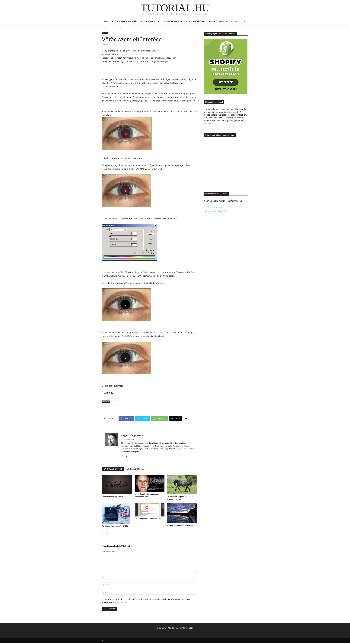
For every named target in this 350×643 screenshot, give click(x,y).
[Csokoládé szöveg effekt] (117, 484)
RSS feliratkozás (215, 207)
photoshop (116, 402)
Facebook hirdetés (127, 21)
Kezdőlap (105, 29)
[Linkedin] (128, 456)
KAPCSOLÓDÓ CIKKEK (113, 469)
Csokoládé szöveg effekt (112, 497)
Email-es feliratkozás (217, 211)
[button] (244, 21)
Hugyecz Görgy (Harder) (133, 435)
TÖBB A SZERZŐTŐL (135, 469)
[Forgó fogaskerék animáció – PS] (149, 509)
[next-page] (108, 534)
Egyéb (234, 21)
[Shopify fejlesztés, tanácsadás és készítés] (225, 93)
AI (112, 21)
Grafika (223, 21)
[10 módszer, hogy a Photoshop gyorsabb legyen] (182, 484)
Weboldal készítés (195, 21)
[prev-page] (103, 534)
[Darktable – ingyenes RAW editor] (182, 513)
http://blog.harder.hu (128, 439)
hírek (212, 21)
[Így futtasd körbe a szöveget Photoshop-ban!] (149, 483)
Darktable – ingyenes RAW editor (180, 525)
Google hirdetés (150, 21)
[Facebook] (123, 456)
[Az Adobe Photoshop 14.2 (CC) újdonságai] (117, 513)
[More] (186, 418)
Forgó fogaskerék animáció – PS (148, 519)
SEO (106, 21)
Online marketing (172, 21)
